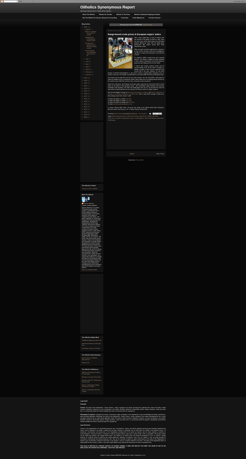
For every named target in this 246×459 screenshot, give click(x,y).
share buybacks (139, 118)
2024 (85, 80)
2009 (85, 117)
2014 (85, 104)
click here (128, 99)
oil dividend (118, 118)
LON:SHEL (155, 116)
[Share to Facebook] (159, 114)
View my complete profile (89, 269)
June (87, 61)
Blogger (143, 455)
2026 (85, 27)
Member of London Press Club (91, 377)
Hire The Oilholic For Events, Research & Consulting (99, 18)
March (88, 69)
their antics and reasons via (138, 92)
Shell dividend (152, 118)
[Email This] (154, 114)
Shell (146, 118)
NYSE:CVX (111, 118)
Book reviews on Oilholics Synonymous (89, 358)
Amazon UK (85, 362)
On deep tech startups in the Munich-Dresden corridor (91, 45)
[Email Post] (150, 113)
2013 (85, 106)
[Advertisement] (136, 136)
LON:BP (149, 116)
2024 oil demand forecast (119, 116)
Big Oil (142, 116)
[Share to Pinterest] (161, 114)
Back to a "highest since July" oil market (90, 33)
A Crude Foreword (154, 18)
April (87, 66)
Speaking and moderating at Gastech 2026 (90, 39)
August (88, 29)
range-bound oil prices (128, 118)
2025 (85, 78)
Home (132, 154)
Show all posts (147, 24)
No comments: (143, 113)
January (88, 74)
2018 (85, 93)
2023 (85, 83)
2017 (85, 96)
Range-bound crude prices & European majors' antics (134, 34)
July (87, 59)
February (89, 72)
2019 (85, 91)
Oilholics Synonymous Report (107, 7)
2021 (85, 86)
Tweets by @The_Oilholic (89, 188)
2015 (85, 101)
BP (145, 116)
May (87, 64)
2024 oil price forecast (133, 116)
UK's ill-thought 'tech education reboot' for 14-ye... (90, 53)
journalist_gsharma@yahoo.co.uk (122, 104)
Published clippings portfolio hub (91, 340)
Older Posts (160, 154)
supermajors (160, 118)
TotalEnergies (111, 120)
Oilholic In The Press (123, 14)
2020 (85, 88)
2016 (85, 99)
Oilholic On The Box (105, 14)
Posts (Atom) (140, 160)
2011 (85, 112)
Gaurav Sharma (89, 203)
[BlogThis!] (155, 114)
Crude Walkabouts (138, 18)
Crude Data (124, 18)
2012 (85, 109)
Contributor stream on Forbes (91, 348)
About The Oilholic (88, 14)
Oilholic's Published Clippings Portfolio (147, 14)
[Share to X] (157, 114)
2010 (85, 114)
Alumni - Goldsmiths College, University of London (90, 385)
